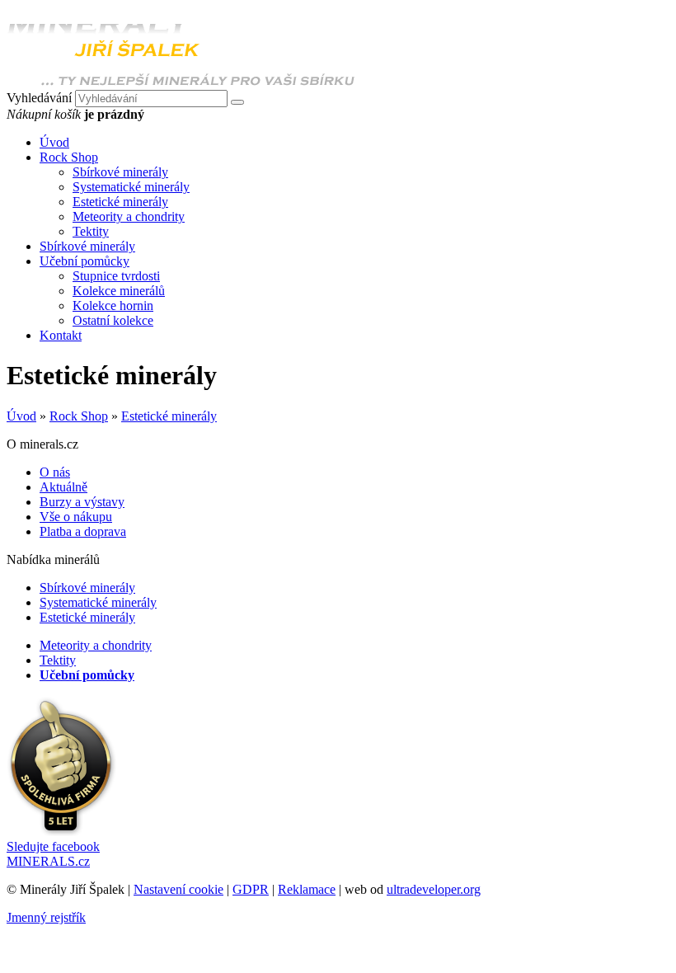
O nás (55, 472)
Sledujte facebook (53, 853)
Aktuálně (63, 487)
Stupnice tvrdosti (116, 276)
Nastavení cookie (178, 889)
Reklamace (307, 889)
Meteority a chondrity (129, 216)
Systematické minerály (131, 187)
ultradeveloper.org (434, 889)
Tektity (91, 231)
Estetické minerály (120, 202)
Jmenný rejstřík (46, 917)
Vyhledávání (39, 98)
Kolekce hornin (113, 305)
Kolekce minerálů (119, 291)
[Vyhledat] (237, 102)
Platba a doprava (83, 531)
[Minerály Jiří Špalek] (181, 82)
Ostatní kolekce (113, 320)
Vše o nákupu (76, 517)
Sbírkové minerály (120, 172)
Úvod (21, 416)
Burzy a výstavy (82, 502)
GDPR (250, 889)
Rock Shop (78, 416)
